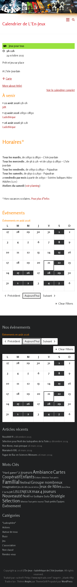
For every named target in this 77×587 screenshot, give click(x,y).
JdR (4, 107)
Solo (47, 496)
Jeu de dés (23, 486)
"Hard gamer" (10, 472)
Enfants (27, 476)
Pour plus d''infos (40, 198)
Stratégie (57, 496)
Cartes (59, 472)
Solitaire (38, 496)
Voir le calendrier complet (60, 90)
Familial (11, 481)
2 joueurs (25, 472)
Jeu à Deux (66, 487)
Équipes (60, 501)
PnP (31, 497)
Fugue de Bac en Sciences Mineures (19, 454)
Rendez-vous (9, 554)
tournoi (41, 502)
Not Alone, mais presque (14, 445)
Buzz (5, 536)
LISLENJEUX (22, 491)
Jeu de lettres (33, 487)
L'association (9, 545)
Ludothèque (9, 117)
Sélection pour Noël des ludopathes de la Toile (25, 441)
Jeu (3, 540)
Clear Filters (65, 303)
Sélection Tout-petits (28, 502)
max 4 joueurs (44, 491)
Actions (6, 527)
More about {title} (12, 86)
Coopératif (11, 476)
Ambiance (43, 472)
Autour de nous (10, 531)
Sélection (11, 500)
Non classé (7, 549)
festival (25, 482)
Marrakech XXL (9, 450)
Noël (26, 496)
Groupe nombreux (46, 482)
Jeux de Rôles (50, 486)
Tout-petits (50, 501)
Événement (11, 505)
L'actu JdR (7, 491)
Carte (7, 79)
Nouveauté (12, 495)
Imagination (9, 487)
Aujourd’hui (32, 295)
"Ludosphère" (9, 522)
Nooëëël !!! (7, 436)
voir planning (32, 185)
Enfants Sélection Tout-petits (47, 477)
